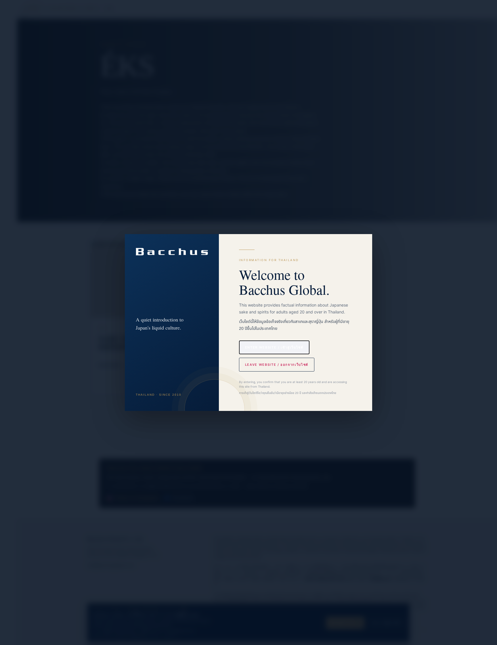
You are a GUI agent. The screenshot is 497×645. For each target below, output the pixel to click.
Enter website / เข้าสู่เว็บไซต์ (274, 347)
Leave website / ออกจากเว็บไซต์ (276, 365)
